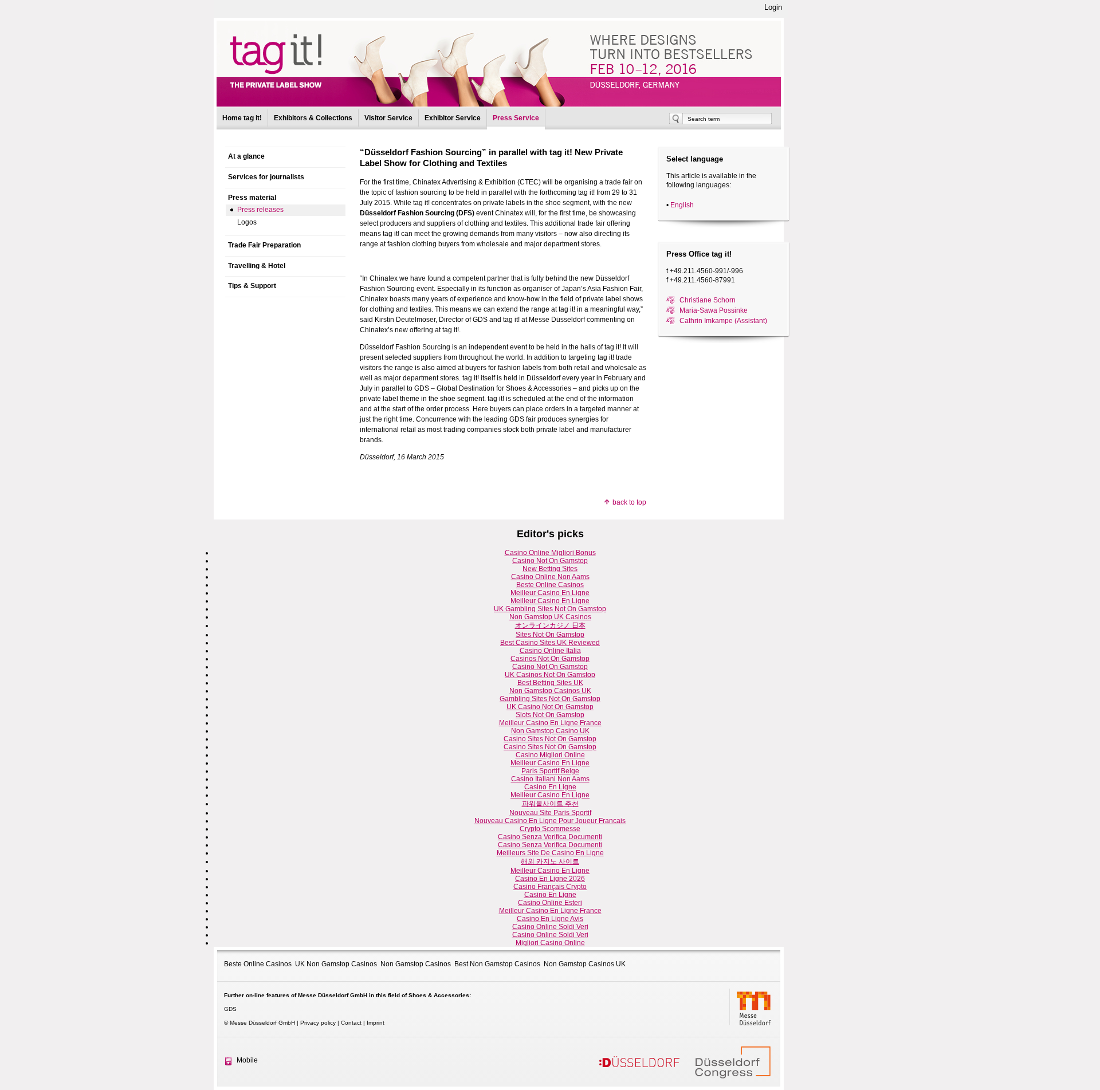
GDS (230, 1009)
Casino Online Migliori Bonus (550, 553)
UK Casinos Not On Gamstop (550, 675)
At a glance (246, 156)
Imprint (375, 1023)
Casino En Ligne (550, 787)
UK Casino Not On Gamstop (550, 707)
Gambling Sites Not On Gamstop (550, 699)
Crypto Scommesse (550, 829)
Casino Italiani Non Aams (550, 779)
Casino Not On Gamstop (550, 561)
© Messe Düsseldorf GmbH (259, 1023)
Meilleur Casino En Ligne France (550, 723)
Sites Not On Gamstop (550, 635)
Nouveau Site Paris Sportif (550, 813)
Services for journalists (266, 177)
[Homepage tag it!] (499, 64)
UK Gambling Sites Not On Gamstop (550, 609)
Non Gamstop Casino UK (550, 731)
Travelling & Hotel (256, 266)
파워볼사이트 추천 (550, 804)
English (682, 205)
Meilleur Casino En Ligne (550, 593)
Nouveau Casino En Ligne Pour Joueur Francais (550, 821)
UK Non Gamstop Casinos (336, 964)
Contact (351, 1023)
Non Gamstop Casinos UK (550, 691)
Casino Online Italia (550, 651)
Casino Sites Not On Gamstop (550, 739)
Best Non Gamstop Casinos (497, 964)
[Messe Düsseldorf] (755, 1007)
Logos (247, 222)
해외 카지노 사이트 (550, 861)
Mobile (247, 1060)
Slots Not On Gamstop (550, 715)
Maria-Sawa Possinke (713, 310)
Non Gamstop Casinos (415, 964)
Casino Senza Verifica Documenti (550, 837)
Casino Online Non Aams (550, 577)
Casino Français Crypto (550, 887)
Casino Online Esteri (550, 903)
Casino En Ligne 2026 (550, 879)
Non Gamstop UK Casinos (550, 617)
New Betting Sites (550, 569)
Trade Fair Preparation (264, 245)
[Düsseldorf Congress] (733, 1062)
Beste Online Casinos (550, 585)
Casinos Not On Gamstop (550, 659)
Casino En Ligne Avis (550, 919)
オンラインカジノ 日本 (550, 625)
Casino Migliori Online (550, 755)
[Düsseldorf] (639, 1061)
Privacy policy (318, 1023)
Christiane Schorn (707, 300)
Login (773, 7)
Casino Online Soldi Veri (550, 927)
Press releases (260, 210)
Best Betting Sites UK (550, 683)
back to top (629, 502)
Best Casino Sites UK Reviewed (550, 643)
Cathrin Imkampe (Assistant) (723, 321)
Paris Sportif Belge (550, 771)
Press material (252, 198)
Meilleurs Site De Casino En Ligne (550, 853)
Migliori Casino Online (550, 943)
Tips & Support (252, 286)
